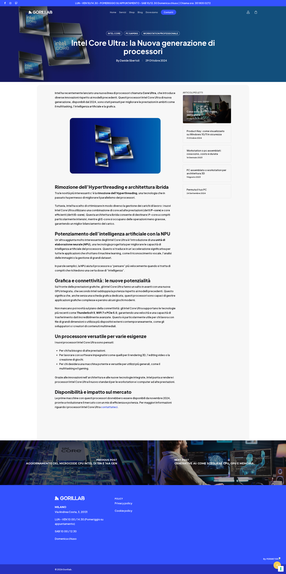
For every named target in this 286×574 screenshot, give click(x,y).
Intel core (114, 33)
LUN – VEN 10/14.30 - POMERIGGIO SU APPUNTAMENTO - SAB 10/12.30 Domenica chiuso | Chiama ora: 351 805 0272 (143, 3)
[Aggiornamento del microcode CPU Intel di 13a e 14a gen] (71, 462)
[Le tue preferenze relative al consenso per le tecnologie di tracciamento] (281, 569)
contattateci (109, 407)
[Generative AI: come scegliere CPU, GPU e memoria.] (214, 462)
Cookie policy (123, 510)
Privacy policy (123, 503)
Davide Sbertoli (129, 60)
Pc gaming (132, 33)
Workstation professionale (160, 33)
